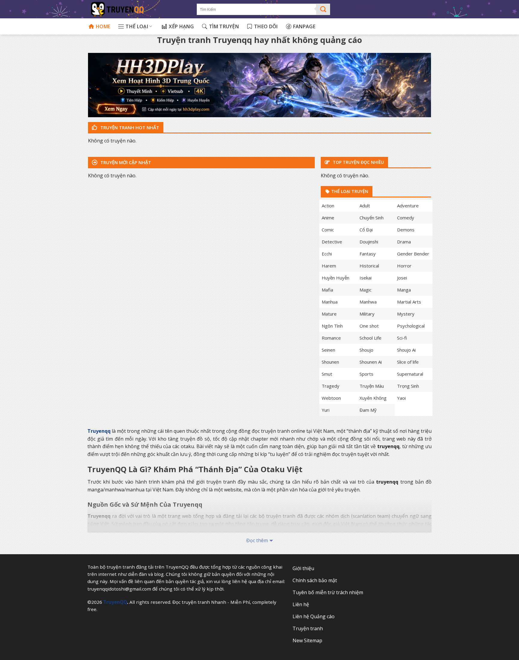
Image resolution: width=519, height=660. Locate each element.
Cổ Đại (366, 230)
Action (328, 206)
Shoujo (366, 350)
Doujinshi (369, 242)
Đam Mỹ (368, 410)
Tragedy (330, 386)
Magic (366, 290)
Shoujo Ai (406, 350)
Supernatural (410, 374)
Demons (405, 230)
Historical (369, 266)
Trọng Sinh (408, 386)
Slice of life (408, 362)
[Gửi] (323, 9)
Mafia (327, 290)
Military (367, 314)
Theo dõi (266, 26)
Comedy (405, 218)
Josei (402, 278)
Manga (404, 290)
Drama (404, 242)
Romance (331, 338)
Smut (327, 374)
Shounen (330, 362)
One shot (369, 326)
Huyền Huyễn (335, 278)
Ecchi (327, 254)
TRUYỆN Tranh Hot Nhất (129, 127)
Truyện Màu (372, 386)
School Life (370, 338)
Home (103, 26)
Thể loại (137, 26)
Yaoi (401, 398)
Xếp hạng (181, 26)
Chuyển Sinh (372, 218)
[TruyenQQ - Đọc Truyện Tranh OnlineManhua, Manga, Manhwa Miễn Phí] (138, 9)
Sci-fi (402, 338)
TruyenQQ (115, 602)
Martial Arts (409, 302)
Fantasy (368, 254)
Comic (328, 230)
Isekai (366, 278)
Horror (404, 266)
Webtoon (331, 398)
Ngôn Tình (332, 326)
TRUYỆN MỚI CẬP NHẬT (125, 162)
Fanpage (304, 26)
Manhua (330, 302)
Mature (329, 314)
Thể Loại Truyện (349, 191)
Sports (366, 374)
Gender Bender (413, 254)
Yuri (325, 410)
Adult (365, 206)
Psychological (411, 326)
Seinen (328, 350)
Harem (329, 266)
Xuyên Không (373, 398)
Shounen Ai (371, 362)
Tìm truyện (224, 26)
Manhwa (368, 302)
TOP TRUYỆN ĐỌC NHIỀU (358, 162)
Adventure (408, 206)
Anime (328, 218)
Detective (332, 242)
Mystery (405, 314)
